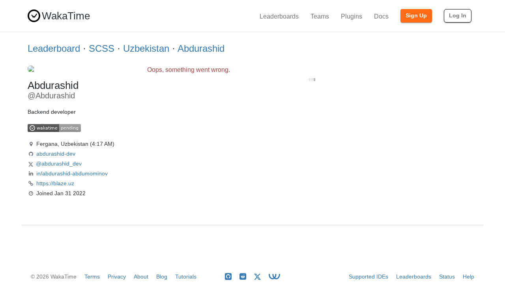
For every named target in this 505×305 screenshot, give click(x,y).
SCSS (101, 48)
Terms (92, 276)
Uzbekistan (146, 48)
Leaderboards (279, 16)
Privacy (117, 276)
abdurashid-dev (55, 154)
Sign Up (416, 15)
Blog (161, 276)
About (141, 276)
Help (468, 276)
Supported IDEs (368, 276)
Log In (457, 15)
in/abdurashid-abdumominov (72, 173)
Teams (319, 16)
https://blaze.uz (55, 183)
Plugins (351, 16)
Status (447, 276)
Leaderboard (54, 48)
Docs (381, 16)
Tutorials (185, 276)
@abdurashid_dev (59, 163)
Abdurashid (201, 48)
